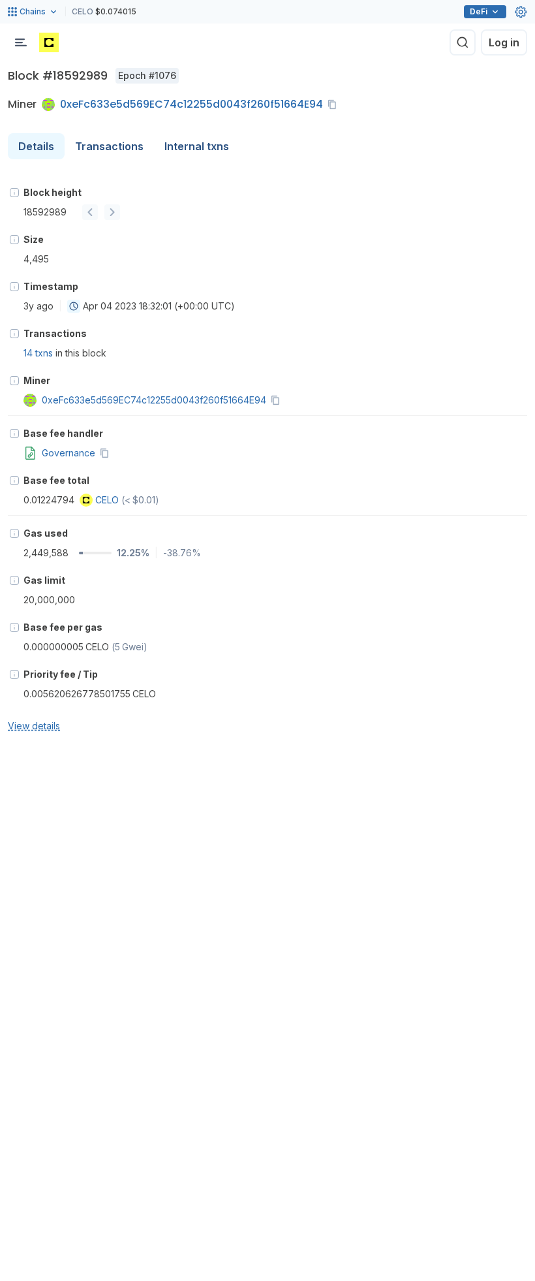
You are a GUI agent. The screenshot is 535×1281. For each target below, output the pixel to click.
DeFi (478, 11)
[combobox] (73, 306)
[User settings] (520, 11)
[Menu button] (21, 42)
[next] (112, 212)
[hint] (14, 192)
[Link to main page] (49, 42)
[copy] (334, 104)
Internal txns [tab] (196, 146)
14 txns (38, 352)
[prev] (90, 212)
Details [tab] (36, 146)
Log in (504, 42)
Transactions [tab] (109, 146)
